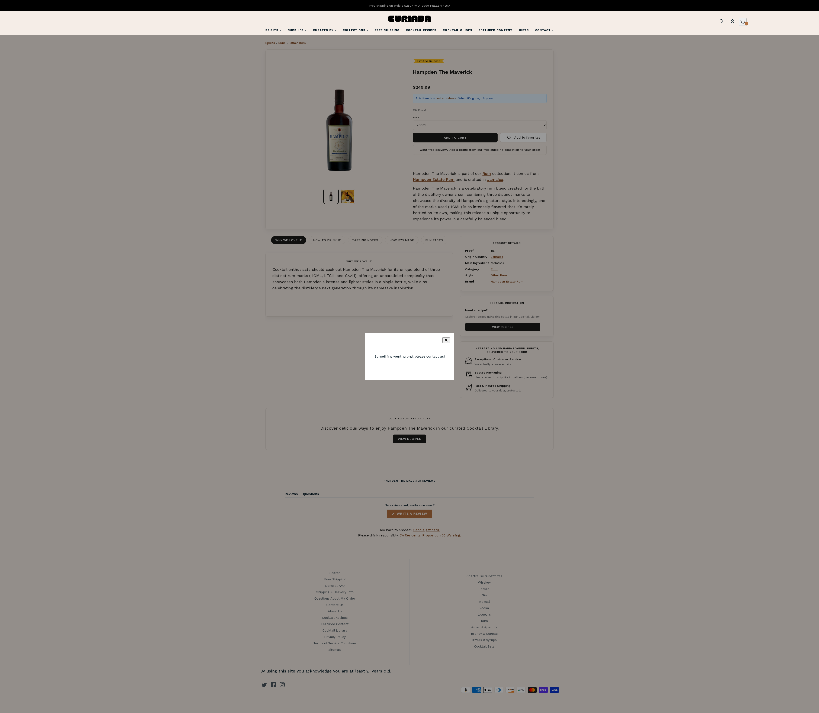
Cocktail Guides (457, 30)
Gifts (524, 30)
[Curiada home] (409, 19)
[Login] (732, 21)
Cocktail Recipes (421, 30)
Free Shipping (387, 30)
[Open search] (721, 21)
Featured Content (496, 30)
